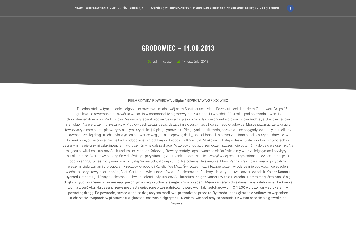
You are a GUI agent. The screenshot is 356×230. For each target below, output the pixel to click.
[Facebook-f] (290, 8)
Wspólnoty (159, 8)
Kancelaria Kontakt (209, 8)
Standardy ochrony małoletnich (253, 8)
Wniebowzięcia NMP (101, 8)
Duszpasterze (180, 8)
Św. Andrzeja (133, 8)
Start (79, 8)
